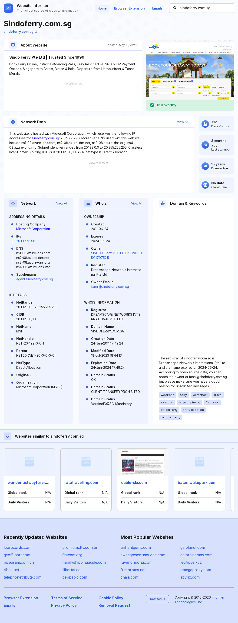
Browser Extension (129, 8)
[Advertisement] (73, 96)
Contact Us (157, 599)
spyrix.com (190, 577)
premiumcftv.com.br (80, 547)
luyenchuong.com (136, 562)
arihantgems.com (136, 547)
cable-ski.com (134, 482)
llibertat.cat (72, 569)
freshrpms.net (133, 569)
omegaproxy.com (195, 569)
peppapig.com (74, 577)
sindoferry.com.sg (18, 31)
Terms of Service (67, 598)
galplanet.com (192, 547)
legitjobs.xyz (191, 562)
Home (102, 8)
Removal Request (114, 605)
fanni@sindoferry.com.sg (110, 286)
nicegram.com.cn (19, 562)
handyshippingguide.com (84, 562)
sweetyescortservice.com (143, 555)
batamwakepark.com (197, 482)
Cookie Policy (111, 598)
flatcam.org (72, 555)
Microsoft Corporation (33, 229)
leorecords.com (17, 547)
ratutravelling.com (81, 482)
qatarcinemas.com (196, 555)
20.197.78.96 (25, 241)
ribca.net (11, 569)
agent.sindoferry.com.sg (34, 279)
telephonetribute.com (22, 577)
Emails (157, 8)
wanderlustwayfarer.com (31, 482)
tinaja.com (129, 577)
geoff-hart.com (17, 555)
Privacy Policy (64, 605)
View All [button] (182, 122)
